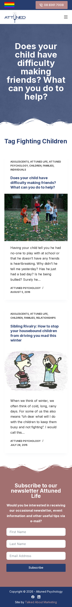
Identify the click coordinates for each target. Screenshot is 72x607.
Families (48, 165)
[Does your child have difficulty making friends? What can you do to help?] (36, 217)
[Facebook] (32, 596)
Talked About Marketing (41, 602)
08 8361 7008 (54, 5)
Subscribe (36, 567)
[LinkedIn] (38, 596)
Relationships (46, 317)
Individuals (18, 169)
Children (35, 165)
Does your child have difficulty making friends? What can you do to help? (33, 182)
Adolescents (19, 161)
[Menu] (66, 17)
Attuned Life (39, 161)
